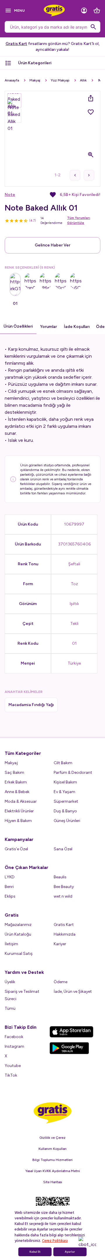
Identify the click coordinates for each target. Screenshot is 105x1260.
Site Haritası (52, 1182)
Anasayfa (12, 80)
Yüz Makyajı (60, 80)
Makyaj (34, 80)
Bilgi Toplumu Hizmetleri (52, 1160)
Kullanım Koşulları (52, 1149)
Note (10, 194)
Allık (83, 80)
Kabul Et (35, 1251)
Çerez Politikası (55, 1241)
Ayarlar (70, 1251)
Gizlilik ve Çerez (52, 1138)
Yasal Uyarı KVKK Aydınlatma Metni (52, 1171)
